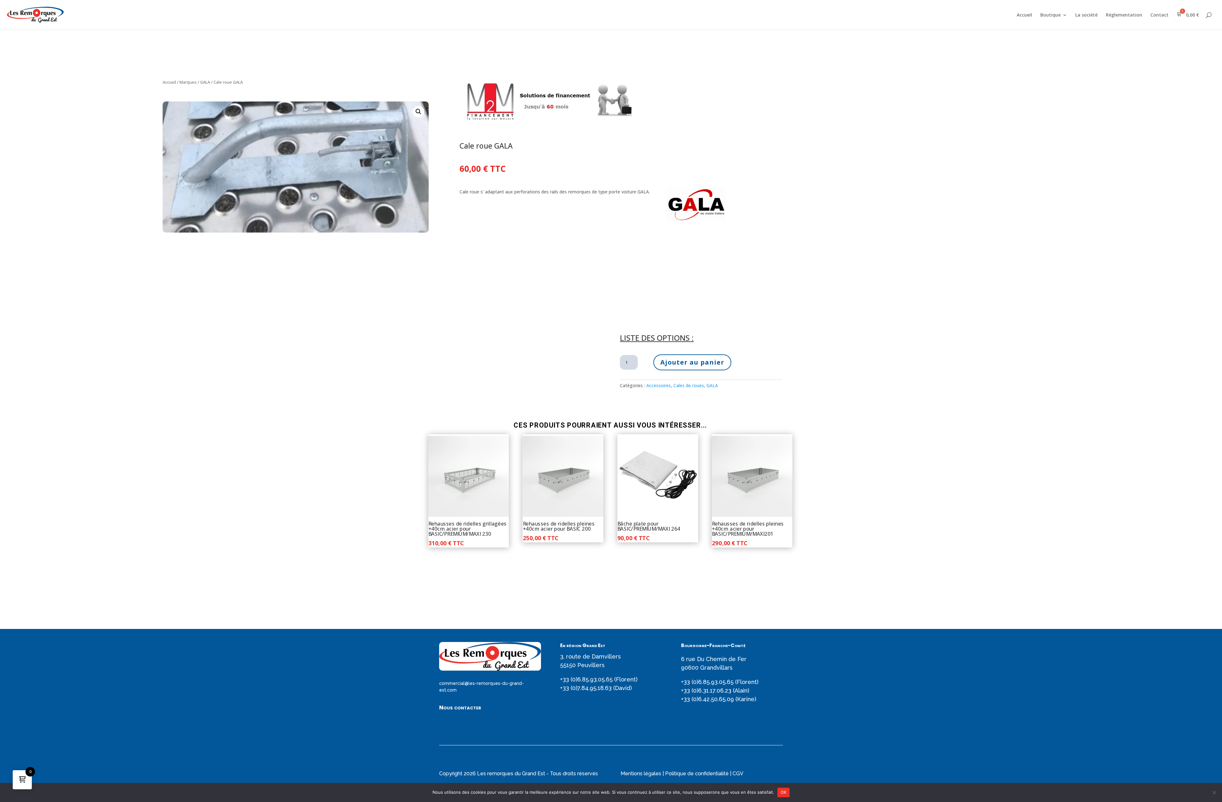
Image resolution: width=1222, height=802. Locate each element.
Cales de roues (688, 385)
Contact (1159, 15)
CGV (738, 774)
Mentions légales (641, 774)
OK (784, 792)
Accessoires (658, 385)
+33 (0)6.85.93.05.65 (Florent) (598, 679)
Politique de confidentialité (697, 774)
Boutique (1050, 15)
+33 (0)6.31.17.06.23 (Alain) (715, 690)
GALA (205, 82)
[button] (418, 111)
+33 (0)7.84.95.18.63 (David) (596, 688)
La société (1086, 15)
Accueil (1024, 15)
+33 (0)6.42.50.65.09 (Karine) (718, 699)
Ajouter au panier (692, 362)
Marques (188, 82)
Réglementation (1124, 15)
